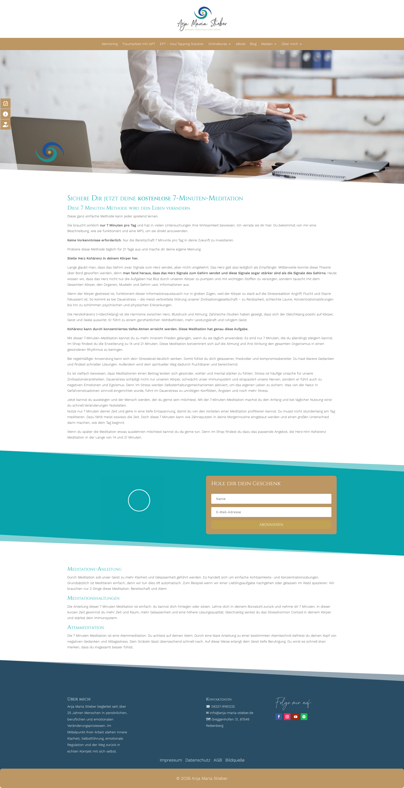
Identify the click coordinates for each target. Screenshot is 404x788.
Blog (253, 44)
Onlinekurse (217, 44)
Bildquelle (235, 760)
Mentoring (110, 44)
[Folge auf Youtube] (295, 716)
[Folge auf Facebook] (278, 716)
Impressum (171, 760)
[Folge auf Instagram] (287, 716)
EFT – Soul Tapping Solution (182, 44)
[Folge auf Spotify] (304, 716)
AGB (218, 760)
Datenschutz (197, 760)
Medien (267, 44)
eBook (240, 44)
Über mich (290, 44)
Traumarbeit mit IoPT (138, 44)
